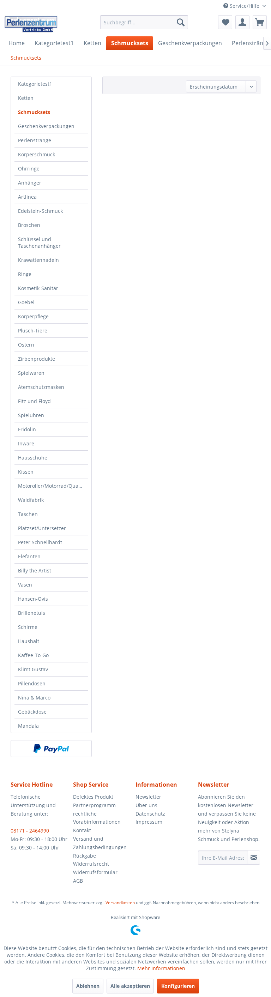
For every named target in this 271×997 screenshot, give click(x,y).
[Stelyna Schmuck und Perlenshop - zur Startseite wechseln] (31, 24)
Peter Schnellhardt (40, 542)
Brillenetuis (31, 612)
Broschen (29, 225)
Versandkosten (120, 903)
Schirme (27, 627)
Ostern (26, 344)
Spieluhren (31, 415)
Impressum (149, 821)
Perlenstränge (34, 140)
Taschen (28, 514)
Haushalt (28, 641)
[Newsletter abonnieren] (254, 858)
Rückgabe (84, 855)
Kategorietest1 (35, 83)
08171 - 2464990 (30, 830)
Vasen (25, 584)
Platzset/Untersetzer (42, 528)
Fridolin (27, 429)
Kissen (26, 471)
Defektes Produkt (93, 796)
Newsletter (148, 796)
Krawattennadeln (38, 260)
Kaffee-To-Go (33, 655)
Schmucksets (34, 112)
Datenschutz (150, 813)
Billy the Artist (34, 570)
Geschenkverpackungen (46, 126)
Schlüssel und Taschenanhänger (39, 242)
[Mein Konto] (242, 22)
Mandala (28, 725)
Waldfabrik (31, 500)
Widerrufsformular (95, 872)
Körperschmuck (36, 154)
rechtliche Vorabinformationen (97, 817)
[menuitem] (144, 22)
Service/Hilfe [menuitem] (244, 5)
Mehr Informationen (161, 968)
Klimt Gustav (33, 669)
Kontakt (82, 830)
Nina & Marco (34, 697)
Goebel (26, 302)
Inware (26, 443)
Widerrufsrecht (91, 863)
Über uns (146, 805)
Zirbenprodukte (36, 358)
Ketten (26, 98)
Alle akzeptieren (130, 986)
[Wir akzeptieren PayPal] (51, 748)
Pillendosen (32, 683)
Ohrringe (29, 168)
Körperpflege (33, 316)
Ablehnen (88, 986)
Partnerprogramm (94, 805)
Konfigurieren (178, 986)
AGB (78, 880)
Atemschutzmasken (41, 387)
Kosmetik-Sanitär (38, 288)
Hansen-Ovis (33, 598)
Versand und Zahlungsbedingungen (100, 843)
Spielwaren (31, 373)
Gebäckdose (32, 711)
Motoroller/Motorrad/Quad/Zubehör (53, 485)
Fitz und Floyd (34, 401)
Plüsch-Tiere (32, 330)
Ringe (24, 274)
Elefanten (29, 556)
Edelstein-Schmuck (40, 211)
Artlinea (27, 196)
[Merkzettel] (225, 22)
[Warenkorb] (260, 22)
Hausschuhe (32, 457)
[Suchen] (180, 22)
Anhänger (29, 182)
